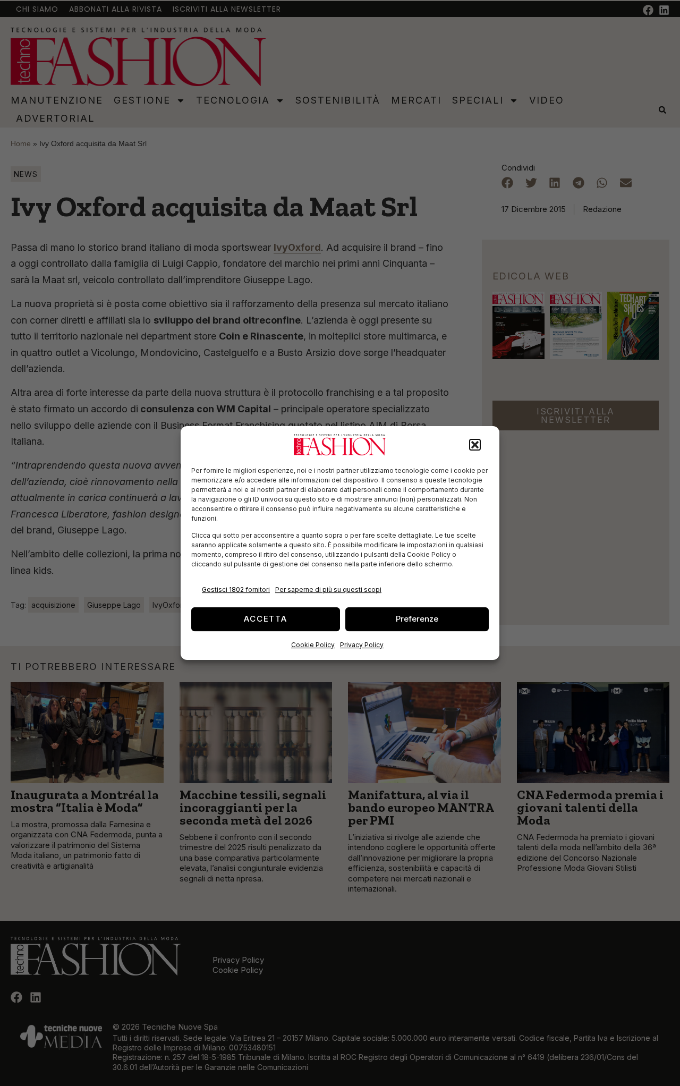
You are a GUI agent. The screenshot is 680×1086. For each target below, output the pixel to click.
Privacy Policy (362, 645)
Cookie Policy (313, 645)
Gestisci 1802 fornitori (236, 589)
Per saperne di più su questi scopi (328, 589)
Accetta (265, 619)
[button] (475, 444)
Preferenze (417, 619)
